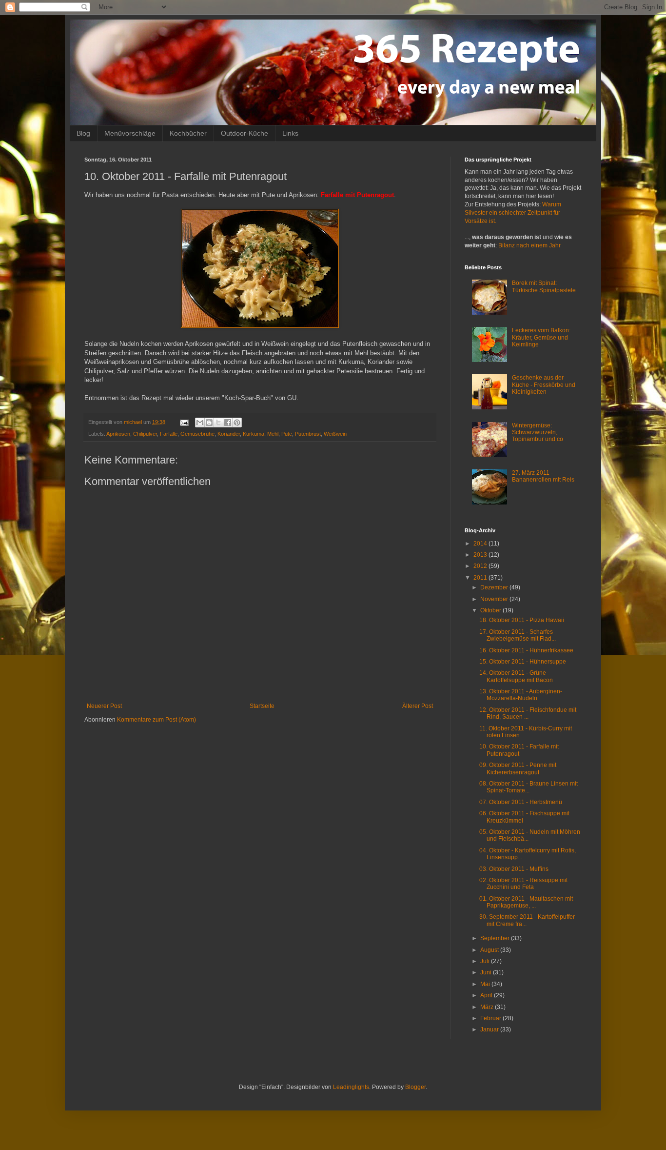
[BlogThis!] (209, 422)
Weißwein (335, 434)
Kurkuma (253, 434)
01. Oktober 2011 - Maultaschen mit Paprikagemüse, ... (526, 902)
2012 (481, 566)
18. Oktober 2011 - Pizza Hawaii (521, 620)
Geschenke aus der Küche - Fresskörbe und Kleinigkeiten (543, 384)
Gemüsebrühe (197, 434)
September (495, 938)
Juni (486, 972)
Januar (490, 1029)
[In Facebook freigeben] (228, 422)
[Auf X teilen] (218, 422)
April (487, 995)
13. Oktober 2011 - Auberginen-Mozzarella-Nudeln (520, 695)
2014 (481, 543)
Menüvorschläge (130, 133)
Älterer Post (417, 706)
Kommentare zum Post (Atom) (156, 719)
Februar (491, 1018)
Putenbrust (308, 434)
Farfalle (168, 434)
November (494, 599)
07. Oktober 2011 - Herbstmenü (520, 802)
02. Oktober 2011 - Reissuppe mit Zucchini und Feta (523, 883)
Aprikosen (118, 434)
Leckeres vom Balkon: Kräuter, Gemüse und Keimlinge (541, 337)
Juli (485, 961)
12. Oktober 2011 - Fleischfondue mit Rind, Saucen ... (527, 713)
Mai (485, 984)
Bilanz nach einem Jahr (529, 245)
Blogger (415, 1087)
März (487, 1007)
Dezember (494, 587)
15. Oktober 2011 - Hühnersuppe (522, 661)
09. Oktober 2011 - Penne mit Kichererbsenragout (517, 768)
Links (290, 133)
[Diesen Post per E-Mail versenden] (200, 422)
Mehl (272, 434)
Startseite (262, 706)
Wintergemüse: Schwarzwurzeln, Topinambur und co (537, 432)
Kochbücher (188, 133)
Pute (286, 434)
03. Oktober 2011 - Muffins (513, 869)
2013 (481, 554)
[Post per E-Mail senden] (183, 422)
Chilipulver (145, 434)
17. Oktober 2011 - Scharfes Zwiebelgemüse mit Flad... (517, 635)
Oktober (491, 610)
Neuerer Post (104, 706)
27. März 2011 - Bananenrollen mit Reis (543, 476)
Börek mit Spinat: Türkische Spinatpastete (544, 286)
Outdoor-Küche (244, 133)
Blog (83, 133)
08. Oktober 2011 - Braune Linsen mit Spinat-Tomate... (528, 787)
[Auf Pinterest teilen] (237, 422)
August (490, 950)
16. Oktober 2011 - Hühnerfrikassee (526, 650)
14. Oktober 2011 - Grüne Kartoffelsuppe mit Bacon (516, 676)
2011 (481, 577)
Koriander (228, 434)
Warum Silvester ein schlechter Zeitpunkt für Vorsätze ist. (513, 212)
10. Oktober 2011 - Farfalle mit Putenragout (519, 750)
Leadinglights (351, 1087)
